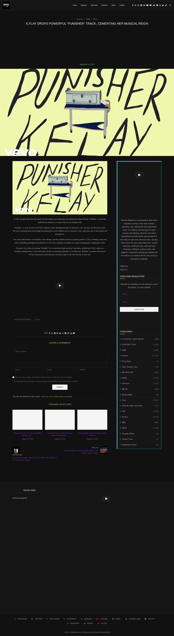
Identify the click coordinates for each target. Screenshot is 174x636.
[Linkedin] (144, 5)
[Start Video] (59, 285)
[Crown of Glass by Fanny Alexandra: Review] (92, 420)
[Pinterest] (141, 5)
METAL (140, 389)
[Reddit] (163, 5)
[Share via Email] (74, 333)
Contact (122, 5)
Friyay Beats (140, 361)
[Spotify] (157, 5)
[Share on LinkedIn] (57, 333)
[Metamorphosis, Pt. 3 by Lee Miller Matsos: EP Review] (27, 420)
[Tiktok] (166, 5)
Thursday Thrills (140, 434)
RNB (140, 422)
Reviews (105, 5)
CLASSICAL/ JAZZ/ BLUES (140, 339)
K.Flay (37, 319)
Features (84, 5)
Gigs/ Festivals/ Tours (140, 367)
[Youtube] (147, 5)
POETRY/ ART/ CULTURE (140, 406)
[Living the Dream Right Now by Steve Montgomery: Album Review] (60, 420)
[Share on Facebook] (49, 333)
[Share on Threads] (71, 333)
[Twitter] (135, 5)
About (113, 5)
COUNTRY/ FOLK (140, 345)
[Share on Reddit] (60, 333)
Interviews (94, 5)
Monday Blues (140, 395)
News (75, 5)
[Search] (170, 5)
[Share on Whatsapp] (63, 333)
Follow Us (123, 270)
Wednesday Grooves (140, 445)
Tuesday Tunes (140, 439)
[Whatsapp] (160, 5)
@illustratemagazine (19, 498)
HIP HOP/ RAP (140, 372)
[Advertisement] (87, 44)
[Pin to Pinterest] (55, 333)
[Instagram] (138, 5)
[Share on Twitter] (52, 333)
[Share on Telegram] (65, 333)
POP (140, 411)
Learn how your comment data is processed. (56, 396)
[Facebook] (132, 5)
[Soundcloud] (154, 5)
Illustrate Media (105, 632)
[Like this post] (46, 333)
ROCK (140, 428)
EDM (140, 350)
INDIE (140, 378)
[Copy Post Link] (68, 333)
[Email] (150, 5)
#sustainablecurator (22, 319)
